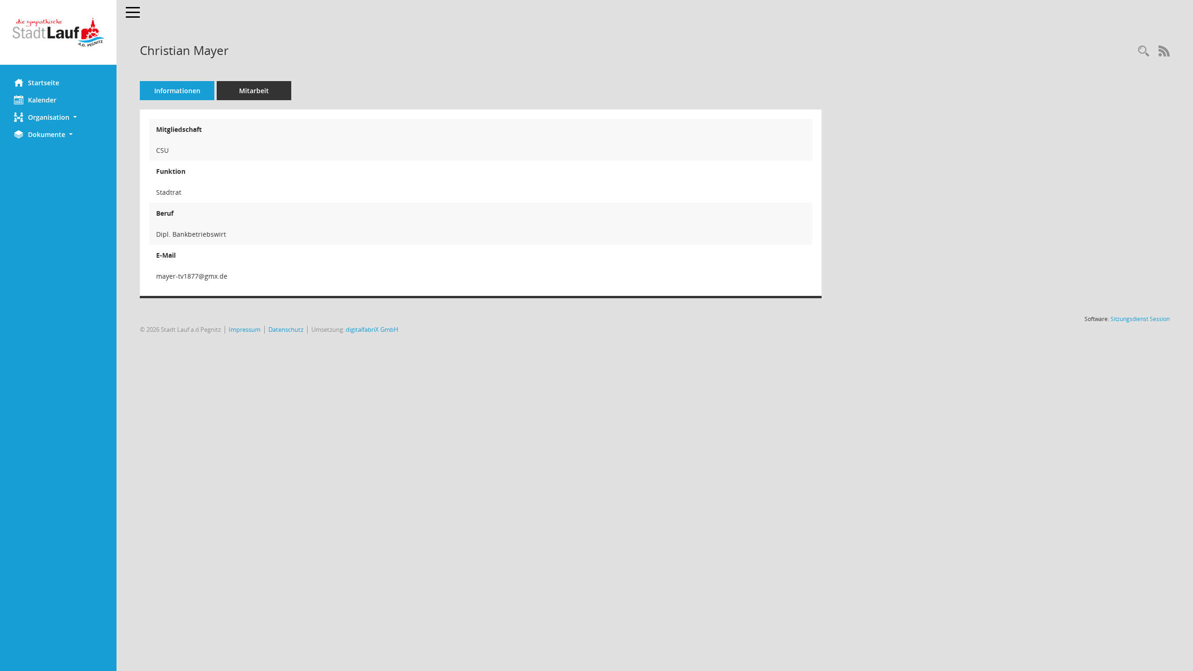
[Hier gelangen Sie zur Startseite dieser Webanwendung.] (58, 32)
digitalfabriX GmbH (372, 329)
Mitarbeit (254, 90)
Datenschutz (285, 329)
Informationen (177, 90)
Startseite (43, 82)
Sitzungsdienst (1140, 319)
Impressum (245, 329)
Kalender (42, 100)
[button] (58, 117)
